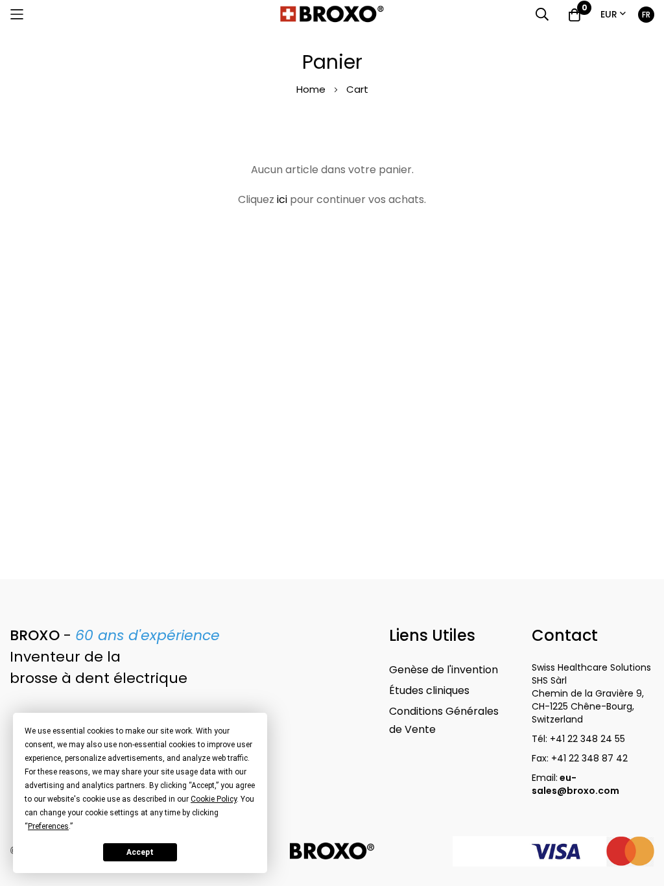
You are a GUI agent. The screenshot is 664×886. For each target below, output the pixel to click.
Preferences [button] (48, 826)
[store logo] (332, 14)
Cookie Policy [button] (214, 799)
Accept (140, 852)
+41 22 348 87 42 (589, 758)
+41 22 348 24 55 (587, 738)
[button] (613, 14)
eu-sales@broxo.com (576, 784)
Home (312, 89)
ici (282, 199)
